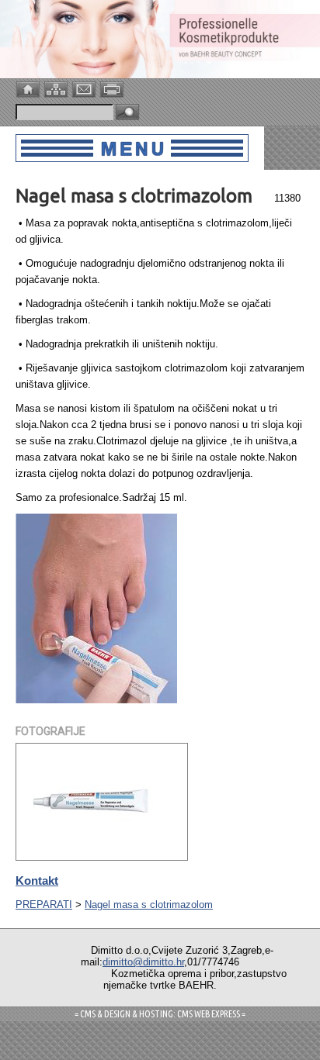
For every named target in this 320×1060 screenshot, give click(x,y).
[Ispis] (113, 88)
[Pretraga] (127, 113)
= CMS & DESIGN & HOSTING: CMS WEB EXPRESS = (160, 1014)
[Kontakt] (85, 88)
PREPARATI (44, 904)
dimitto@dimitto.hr (143, 962)
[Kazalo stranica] (57, 88)
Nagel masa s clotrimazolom (149, 904)
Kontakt (37, 880)
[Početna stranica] (29, 88)
